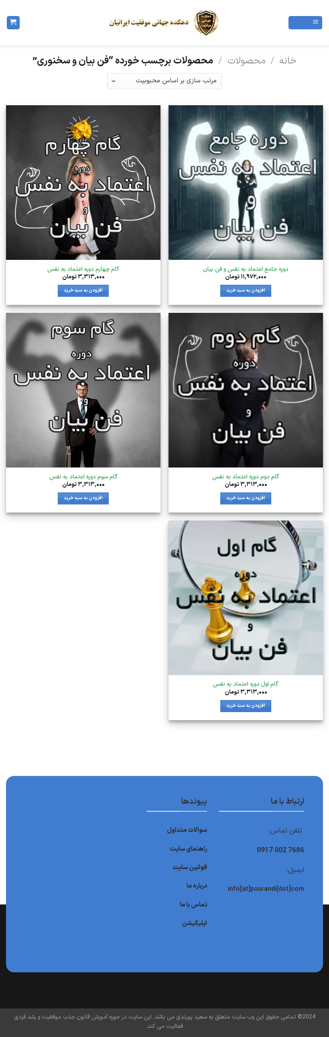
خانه (288, 61)
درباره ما (197, 886)
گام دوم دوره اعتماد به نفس (245, 477)
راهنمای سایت (188, 849)
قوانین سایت (190, 867)
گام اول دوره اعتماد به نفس (245, 684)
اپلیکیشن (194, 923)
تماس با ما (193, 905)
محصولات (246, 61)
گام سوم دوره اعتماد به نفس (83, 477)
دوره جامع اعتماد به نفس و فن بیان (245, 270)
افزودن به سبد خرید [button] (245, 290)
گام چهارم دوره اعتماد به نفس (83, 270)
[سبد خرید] (13, 22)
